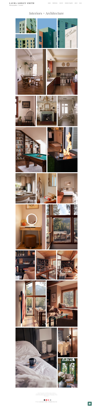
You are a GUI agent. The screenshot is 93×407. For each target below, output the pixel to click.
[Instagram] (50, 400)
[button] (55, 3)
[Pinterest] (48, 400)
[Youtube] (46, 400)
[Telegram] (44, 400)
